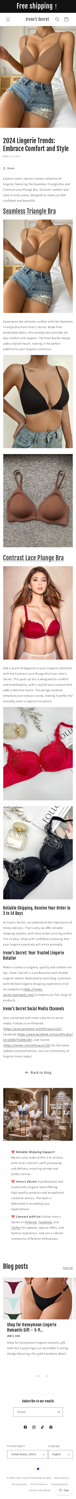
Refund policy (62, 1477)
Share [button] (11, 168)
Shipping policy (59, 1484)
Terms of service (38, 1484)
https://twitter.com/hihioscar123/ (27, 1045)
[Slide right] (47, 1376)
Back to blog (41, 1072)
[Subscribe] (58, 1412)
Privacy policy (19, 1484)
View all (68, 1268)
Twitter (16, 1227)
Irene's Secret (22, 1477)
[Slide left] (29, 1376)
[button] (8, 19)
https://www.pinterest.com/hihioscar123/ (32, 1029)
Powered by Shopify (40, 1477)
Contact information (40, 1490)
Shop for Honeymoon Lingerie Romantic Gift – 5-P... (31, 1327)
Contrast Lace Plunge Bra (33, 558)
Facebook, (46, 1222)
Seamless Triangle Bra (29, 211)
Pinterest (31, 1222)
